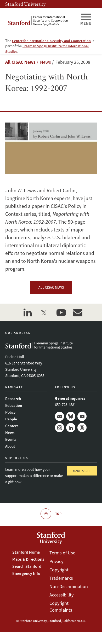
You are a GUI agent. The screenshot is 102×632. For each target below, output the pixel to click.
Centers (11, 425)
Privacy (56, 561)
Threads (82, 427)
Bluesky (70, 416)
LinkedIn (70, 427)
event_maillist (77, 312)
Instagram (59, 427)
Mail (59, 416)
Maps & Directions (28, 559)
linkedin (27, 312)
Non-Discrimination (68, 586)
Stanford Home (26, 552)
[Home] (40, 21)
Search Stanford (26, 566)
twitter (44, 312)
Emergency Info (26, 573)
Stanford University (25, 4)
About (10, 446)
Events (10, 439)
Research (13, 398)
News (9, 432)
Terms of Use (62, 553)
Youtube (82, 416)
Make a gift (82, 471)
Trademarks (61, 578)
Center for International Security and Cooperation (51, 40)
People (11, 418)
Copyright (59, 570)
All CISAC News (20, 62)
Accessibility (61, 595)
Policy (10, 412)
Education (13, 405)
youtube (61, 312)
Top (58, 514)
